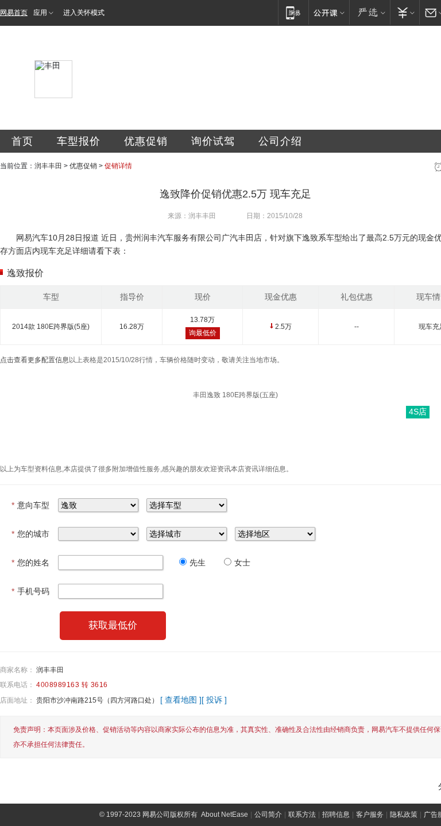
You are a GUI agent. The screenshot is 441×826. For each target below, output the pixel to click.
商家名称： (17, 670)
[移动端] (293, 12)
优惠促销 (146, 141)
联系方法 (302, 815)
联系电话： (17, 685)
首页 (22, 141)
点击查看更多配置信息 (34, 360)
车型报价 (78, 141)
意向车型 (30, 505)
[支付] (404, 12)
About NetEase (224, 815)
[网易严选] (369, 12)
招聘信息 (336, 815)
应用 (40, 13)
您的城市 (30, 533)
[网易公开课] (328, 12)
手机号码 (30, 591)
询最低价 (202, 333)
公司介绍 (280, 141)
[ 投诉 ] (214, 699)
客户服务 (370, 815)
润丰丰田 (48, 166)
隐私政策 (403, 815)
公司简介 (268, 815)
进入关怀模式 (84, 13)
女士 (242, 562)
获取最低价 (112, 625)
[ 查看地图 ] (181, 699)
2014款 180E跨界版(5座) (51, 327)
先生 (197, 562)
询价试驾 (213, 141)
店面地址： (17, 700)
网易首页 (14, 13)
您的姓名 (30, 562)
